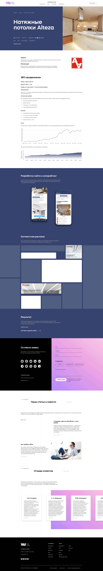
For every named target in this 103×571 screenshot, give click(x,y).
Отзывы (49, 548)
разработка (32, 40)
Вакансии (50, 550)
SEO (60, 548)
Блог (48, 4)
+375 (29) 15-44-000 (25, 375)
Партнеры (50, 556)
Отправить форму (61, 379)
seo (19, 40)
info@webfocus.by (24, 380)
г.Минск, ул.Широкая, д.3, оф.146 (27, 551)
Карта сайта (62, 568)
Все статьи (69, 402)
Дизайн (60, 554)
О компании (42, 4)
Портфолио (61, 4)
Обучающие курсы (63, 556)
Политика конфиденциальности (73, 568)
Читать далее (57, 435)
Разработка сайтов (19, 3)
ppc (15, 40)
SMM (60, 552)
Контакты (54, 4)
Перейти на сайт (17, 43)
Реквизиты (50, 554)
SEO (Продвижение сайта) (20, 5)
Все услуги (92, 3)
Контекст (61, 550)
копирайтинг (25, 40)
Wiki (69, 550)
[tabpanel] (32, 508)
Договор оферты (53, 568)
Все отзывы (66, 471)
